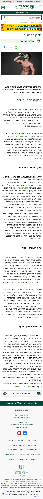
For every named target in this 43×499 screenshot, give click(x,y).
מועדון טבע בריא (36, 454)
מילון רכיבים (33, 459)
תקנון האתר (13, 445)
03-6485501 (19, 415)
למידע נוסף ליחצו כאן (22, 386)
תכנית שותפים (24, 454)
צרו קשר (10, 440)
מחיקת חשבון (31, 445)
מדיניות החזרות (19, 440)
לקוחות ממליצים (22, 459)
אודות (28, 440)
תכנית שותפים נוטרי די (11, 454)
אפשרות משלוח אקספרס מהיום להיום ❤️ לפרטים (21, 2)
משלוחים (34, 440)
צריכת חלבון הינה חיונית (19, 136)
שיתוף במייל (10, 47)
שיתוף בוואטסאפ (16, 47)
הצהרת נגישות (13, 450)
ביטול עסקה (12, 459)
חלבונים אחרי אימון (20, 188)
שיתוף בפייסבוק (4, 47)
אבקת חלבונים (24, 276)
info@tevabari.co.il (19, 417)
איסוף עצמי (22, 445)
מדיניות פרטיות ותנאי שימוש (28, 450)
